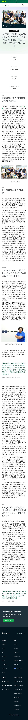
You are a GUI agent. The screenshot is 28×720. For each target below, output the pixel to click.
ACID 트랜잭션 (17, 697)
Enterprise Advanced (7, 685)
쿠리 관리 (16, 664)
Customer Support (18, 660)
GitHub (3, 660)
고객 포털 (16, 648)
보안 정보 (4, 664)
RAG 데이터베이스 (18, 693)
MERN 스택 (16, 701)
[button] (22, 633)
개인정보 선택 (19, 668)
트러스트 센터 (5, 668)
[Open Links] (25, 5)
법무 (3, 652)
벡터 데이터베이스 (18, 681)
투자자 (3, 648)
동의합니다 (4, 656)
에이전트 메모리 (17, 705)
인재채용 (3, 644)
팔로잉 (3, 672)
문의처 (15, 644)
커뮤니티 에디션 (5, 689)
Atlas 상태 (16, 652)
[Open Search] (22, 4)
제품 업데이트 (17, 656)
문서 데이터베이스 (18, 689)
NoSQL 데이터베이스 (18, 685)
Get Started (8, 620)
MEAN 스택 (16, 709)
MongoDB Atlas (5, 681)
